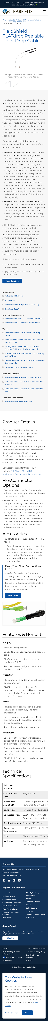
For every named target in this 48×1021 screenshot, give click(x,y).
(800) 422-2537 (15, 875)
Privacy (5, 948)
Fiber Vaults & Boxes (9, 909)
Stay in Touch (9, 926)
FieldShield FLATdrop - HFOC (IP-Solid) (22, 304)
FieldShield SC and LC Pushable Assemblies (24, 318)
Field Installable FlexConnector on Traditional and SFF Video (25, 340)
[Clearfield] (3, 20)
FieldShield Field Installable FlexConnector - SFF (24, 390)
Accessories (10, 300)
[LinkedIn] (14, 880)
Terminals (29, 911)
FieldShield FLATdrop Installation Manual (23, 377)
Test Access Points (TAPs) (35, 914)
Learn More (24, 4)
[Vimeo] (19, 880)
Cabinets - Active (8, 896)
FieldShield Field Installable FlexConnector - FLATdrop (24, 383)
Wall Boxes (30, 918)
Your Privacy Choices (14, 957)
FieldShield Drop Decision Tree (18, 401)
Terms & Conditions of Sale (35, 948)
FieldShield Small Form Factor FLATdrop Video (22, 334)
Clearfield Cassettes (9, 906)
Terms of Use (7, 960)
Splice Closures (31, 908)
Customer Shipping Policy (35, 952)
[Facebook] (3, 880)
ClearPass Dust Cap (13, 309)
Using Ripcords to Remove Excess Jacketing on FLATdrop (24, 354)
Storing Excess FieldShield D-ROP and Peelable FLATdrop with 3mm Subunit (22, 347)
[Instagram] (9, 880)
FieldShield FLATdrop (14, 296)
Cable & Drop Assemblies (11, 902)
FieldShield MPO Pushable (28, 474)
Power (28, 905)
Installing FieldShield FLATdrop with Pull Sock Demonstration (25, 361)
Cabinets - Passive (9, 899)
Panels (28, 898)
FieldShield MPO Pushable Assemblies (22, 322)
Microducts (6, 918)
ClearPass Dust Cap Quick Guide (19, 367)
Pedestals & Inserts (33, 902)
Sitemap (29, 960)
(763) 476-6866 (13, 872)
